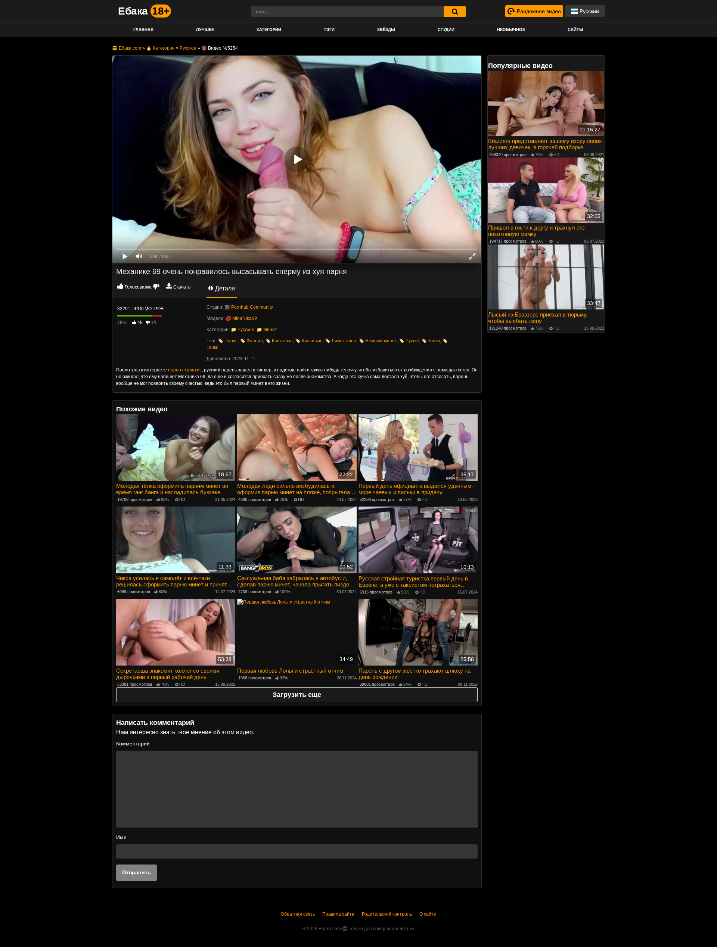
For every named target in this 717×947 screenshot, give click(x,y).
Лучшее (205, 29)
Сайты (575, 29)
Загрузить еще (297, 694)
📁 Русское (242, 329)
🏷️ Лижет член (340, 340)
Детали (224, 288)
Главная (143, 29)
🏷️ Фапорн (251, 340)
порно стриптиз (185, 370)
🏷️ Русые (409, 340)
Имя (121, 837)
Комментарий (133, 744)
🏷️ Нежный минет (377, 340)
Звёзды (386, 29)
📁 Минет (267, 329)
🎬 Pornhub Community (248, 307)
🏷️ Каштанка (279, 340)
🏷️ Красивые (309, 340)
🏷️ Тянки (430, 340)
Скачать (181, 287)
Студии (446, 29)
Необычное (511, 29)
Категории (269, 29)
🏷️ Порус (228, 340)
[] (455, 11)
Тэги (329, 29)
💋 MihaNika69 (241, 318)
